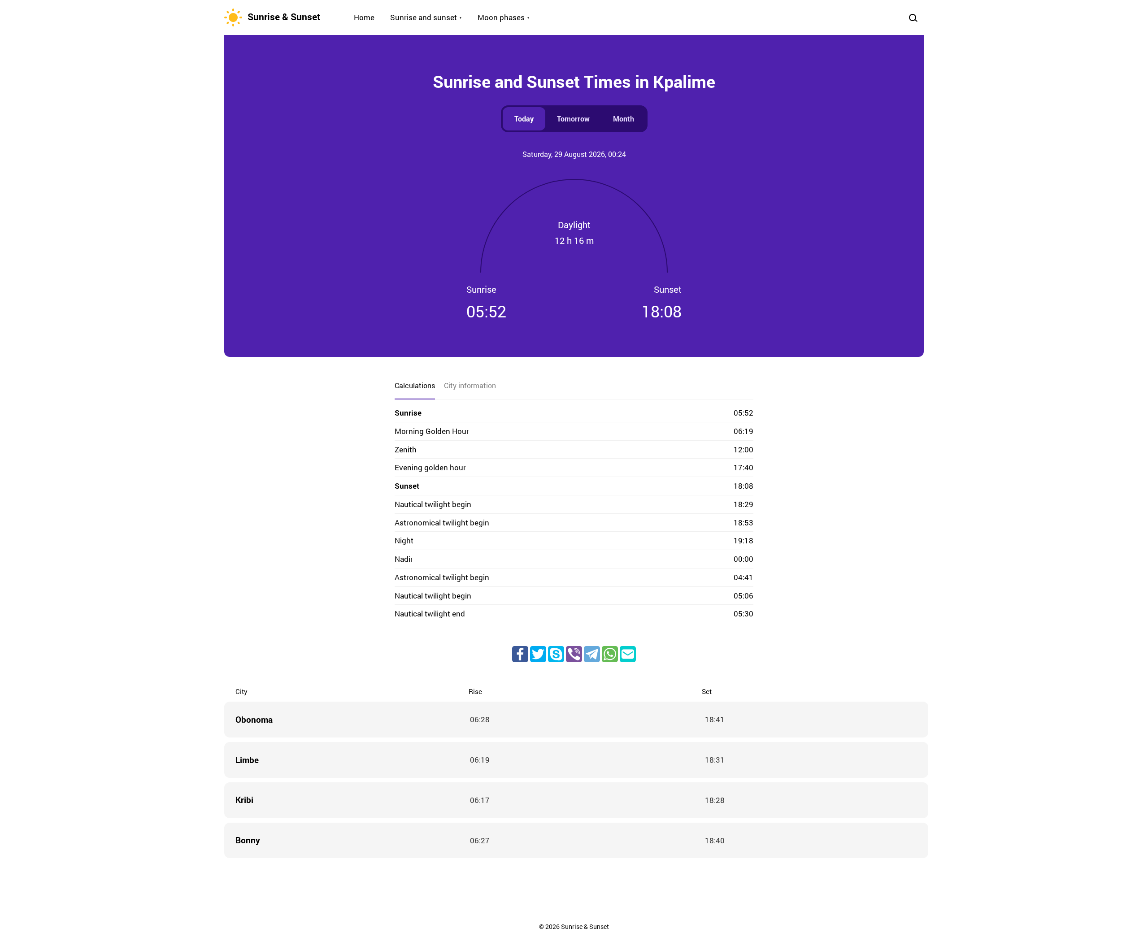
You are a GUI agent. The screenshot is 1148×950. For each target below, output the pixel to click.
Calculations (415, 385)
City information (470, 385)
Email (628, 654)
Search (913, 17)
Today (524, 118)
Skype (556, 654)
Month (623, 118)
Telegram (592, 654)
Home (364, 17)
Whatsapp (610, 654)
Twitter (538, 654)
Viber (574, 654)
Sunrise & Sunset (284, 16)
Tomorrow (573, 118)
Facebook (520, 654)
